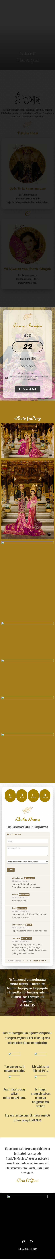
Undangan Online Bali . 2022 (27, 1249)
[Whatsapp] (31, 1241)
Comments (15, 834)
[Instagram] (24, 1241)
